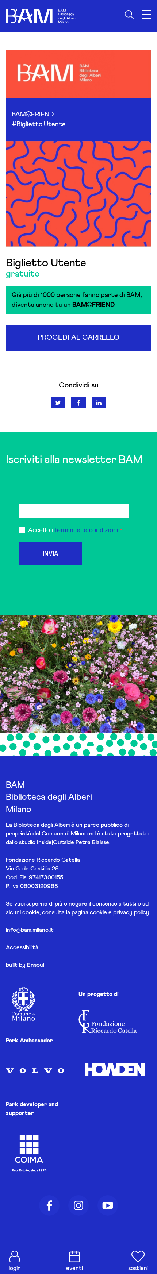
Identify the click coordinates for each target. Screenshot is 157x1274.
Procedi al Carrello (78, 337)
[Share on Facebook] (78, 402)
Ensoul (35, 965)
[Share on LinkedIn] (99, 402)
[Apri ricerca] (129, 14)
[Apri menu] (146, 14)
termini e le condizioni (86, 530)
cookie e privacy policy (119, 912)
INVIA (50, 554)
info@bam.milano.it (30, 930)
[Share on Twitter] (58, 402)
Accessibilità (22, 947)
